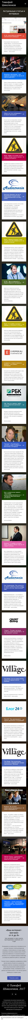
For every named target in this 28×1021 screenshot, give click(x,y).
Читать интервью (8, 520)
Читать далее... (11, 380)
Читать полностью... (8, 300)
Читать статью (7, 420)
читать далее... (14, 607)
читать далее (12, 51)
